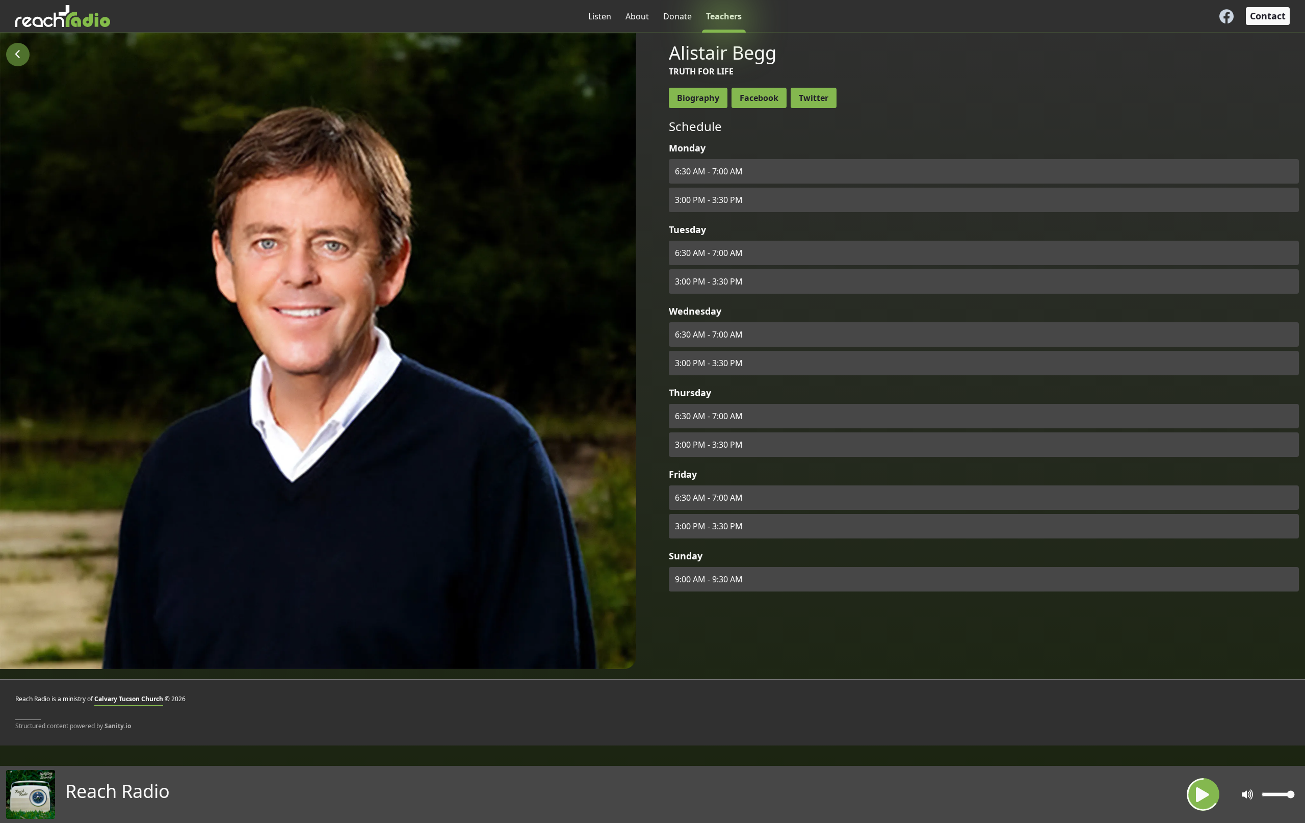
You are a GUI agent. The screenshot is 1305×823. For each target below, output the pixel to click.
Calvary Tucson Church (128, 699)
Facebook (759, 98)
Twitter (813, 98)
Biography (698, 98)
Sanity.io (118, 726)
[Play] (1203, 794)
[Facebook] (1226, 16)
